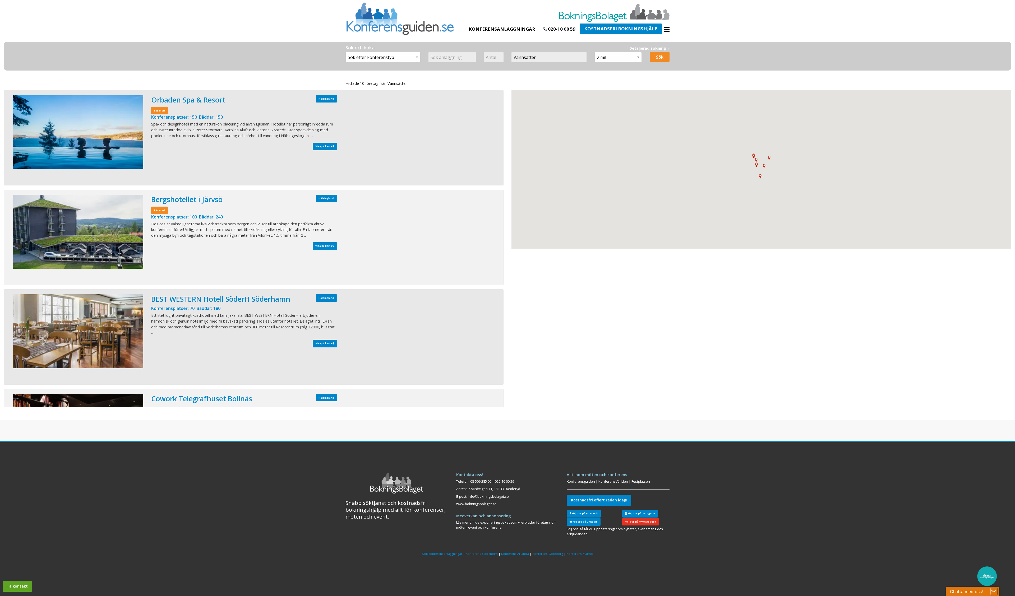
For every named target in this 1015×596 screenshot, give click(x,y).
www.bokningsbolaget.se (476, 503)
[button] (756, 160)
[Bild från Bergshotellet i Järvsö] (78, 232)
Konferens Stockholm (482, 554)
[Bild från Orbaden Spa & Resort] (78, 132)
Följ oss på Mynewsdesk (640, 521)
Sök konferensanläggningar (442, 554)
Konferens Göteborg (547, 554)
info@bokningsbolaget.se (488, 496)
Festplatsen (640, 481)
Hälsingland (326, 98)
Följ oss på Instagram (641, 513)
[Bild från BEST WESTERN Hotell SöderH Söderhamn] (78, 331)
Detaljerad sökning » (649, 48)
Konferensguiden (581, 481)
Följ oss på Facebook (584, 513)
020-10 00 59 (561, 29)
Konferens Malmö (579, 554)
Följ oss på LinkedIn (585, 521)
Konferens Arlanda (515, 554)
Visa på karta (324, 146)
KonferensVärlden (613, 481)
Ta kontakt (17, 586)
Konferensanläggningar (502, 29)
